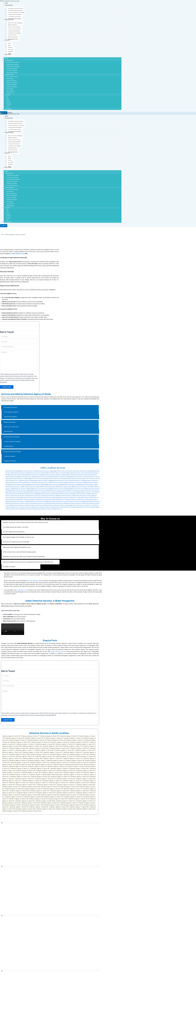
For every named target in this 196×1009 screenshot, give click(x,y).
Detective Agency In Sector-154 (32, 752)
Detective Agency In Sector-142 (39, 762)
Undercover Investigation (11, 80)
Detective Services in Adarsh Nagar (61, 490)
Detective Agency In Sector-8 (59, 768)
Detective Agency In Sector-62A (39, 748)
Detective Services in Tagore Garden (34, 486)
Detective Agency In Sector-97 (53, 752)
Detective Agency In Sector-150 (79, 754)
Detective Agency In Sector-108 (18, 799)
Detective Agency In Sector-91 (11, 772)
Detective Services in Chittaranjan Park (41, 501)
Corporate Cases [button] (9, 74)
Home (6, 58)
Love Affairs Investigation (11, 70)
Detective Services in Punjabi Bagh (85, 471)
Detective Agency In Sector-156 (19, 790)
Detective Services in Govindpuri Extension (42, 505)
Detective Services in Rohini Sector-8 (32, 509)
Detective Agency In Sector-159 (25, 809)
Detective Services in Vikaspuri (88, 495)
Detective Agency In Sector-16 (73, 797)
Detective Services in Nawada (22, 495)
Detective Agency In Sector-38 (69, 786)
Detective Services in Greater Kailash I (40, 473)
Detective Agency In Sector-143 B (79, 799)
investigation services (21, 590)
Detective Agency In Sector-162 (79, 768)
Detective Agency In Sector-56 (79, 748)
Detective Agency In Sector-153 (66, 770)
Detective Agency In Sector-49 (80, 776)
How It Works (8, 109)
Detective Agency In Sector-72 (75, 740)
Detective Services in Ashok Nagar (21, 492)
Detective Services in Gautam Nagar (71, 492)
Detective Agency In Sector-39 (18, 760)
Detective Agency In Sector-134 (20, 776)
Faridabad (8, 105)
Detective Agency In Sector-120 (46, 792)
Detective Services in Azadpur (38, 492)
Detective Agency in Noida (34, 580)
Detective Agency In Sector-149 (79, 782)
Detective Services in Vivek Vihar (14, 493)
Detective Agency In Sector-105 (58, 799)
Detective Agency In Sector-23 (66, 801)
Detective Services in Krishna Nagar (21, 484)
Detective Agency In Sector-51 (60, 776)
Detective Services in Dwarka (22, 473)
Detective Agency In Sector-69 (60, 790)
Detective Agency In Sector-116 (14, 805)
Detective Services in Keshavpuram (43, 503)
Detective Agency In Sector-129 (20, 742)
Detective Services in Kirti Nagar (30, 471)
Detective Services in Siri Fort (61, 480)
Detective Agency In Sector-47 (37, 740)
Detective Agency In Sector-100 (50, 736)
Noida (7, 98)
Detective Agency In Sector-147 (39, 790)
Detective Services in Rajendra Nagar (25, 488)
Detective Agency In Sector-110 (25, 756)
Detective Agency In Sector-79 (69, 736)
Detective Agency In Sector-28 (80, 762)
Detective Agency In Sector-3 (69, 803)
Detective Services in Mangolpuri (74, 484)
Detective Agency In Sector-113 (72, 746)
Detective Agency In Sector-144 (11, 786)
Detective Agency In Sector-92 (65, 744)
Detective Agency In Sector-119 (11, 758)
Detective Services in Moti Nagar (85, 486)
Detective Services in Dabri (37, 495)
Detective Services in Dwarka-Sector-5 (83, 505)
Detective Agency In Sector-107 (34, 738)
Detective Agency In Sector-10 (50, 786)
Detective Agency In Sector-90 (31, 786)
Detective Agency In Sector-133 (60, 762)
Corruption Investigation (11, 84)
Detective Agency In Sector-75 (19, 774)
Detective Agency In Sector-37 (54, 738)
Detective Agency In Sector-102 (32, 746)
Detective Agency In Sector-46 (15, 738)
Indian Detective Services (58, 651)
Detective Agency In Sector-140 (11, 811)
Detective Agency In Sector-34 (72, 758)
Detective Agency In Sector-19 (73, 738)
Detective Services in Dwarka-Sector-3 (51, 507)
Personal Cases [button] (9, 60)
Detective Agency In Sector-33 (38, 782)
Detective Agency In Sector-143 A (26, 784)
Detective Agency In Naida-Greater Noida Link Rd (68, 764)
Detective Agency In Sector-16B (32, 758)
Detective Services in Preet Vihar (32, 497)
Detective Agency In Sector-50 (11, 795)
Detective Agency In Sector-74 (40, 754)
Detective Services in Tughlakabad (31, 493)
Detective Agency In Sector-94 (18, 766)
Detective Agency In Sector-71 (69, 795)
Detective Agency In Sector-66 (85, 784)
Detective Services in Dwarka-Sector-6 (30, 507)
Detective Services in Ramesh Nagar (90, 507)
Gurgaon (8, 101)
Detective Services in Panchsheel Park (45, 476)
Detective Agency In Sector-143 (45, 756)
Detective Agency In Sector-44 (73, 774)
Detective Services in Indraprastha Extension (62, 475)
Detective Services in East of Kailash (43, 482)
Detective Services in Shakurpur (80, 488)
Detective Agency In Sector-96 (59, 807)
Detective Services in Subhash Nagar (22, 478)
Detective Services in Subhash (52, 486)
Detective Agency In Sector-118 (85, 756)
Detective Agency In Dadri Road (45, 801)
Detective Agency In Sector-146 (66, 809)
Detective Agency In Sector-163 (79, 807)
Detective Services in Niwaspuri (41, 478)
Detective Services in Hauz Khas (20, 475)
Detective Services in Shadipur (83, 493)
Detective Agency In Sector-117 (11, 780)
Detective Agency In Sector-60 (40, 768)
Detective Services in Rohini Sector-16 (15, 499)
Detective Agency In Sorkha (76, 766)
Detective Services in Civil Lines (60, 501)
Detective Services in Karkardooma (61, 503)
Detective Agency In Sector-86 (44, 750)
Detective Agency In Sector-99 (33, 797)
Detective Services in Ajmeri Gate (79, 490)
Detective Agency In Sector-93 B (45, 778)
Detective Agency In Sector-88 (85, 778)
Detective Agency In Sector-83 (31, 803)
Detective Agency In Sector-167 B (52, 772)
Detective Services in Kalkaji (80, 482)
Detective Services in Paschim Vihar (66, 471)
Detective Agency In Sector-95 (79, 790)
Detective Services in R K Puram (14, 509)
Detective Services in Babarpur (52, 495)
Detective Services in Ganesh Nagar (63, 505)
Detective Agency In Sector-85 (86, 809)
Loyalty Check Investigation (12, 68)
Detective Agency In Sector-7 (24, 750)
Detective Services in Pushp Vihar (49, 497)
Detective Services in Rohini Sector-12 (76, 499)
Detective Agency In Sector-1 (37, 760)
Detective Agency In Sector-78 (73, 772)
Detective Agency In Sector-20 (60, 742)
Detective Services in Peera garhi (81, 476)
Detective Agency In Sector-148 (53, 805)
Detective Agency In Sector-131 (72, 780)
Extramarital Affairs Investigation (13, 66)
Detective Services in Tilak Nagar (78, 480)
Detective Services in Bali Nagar (13, 471)
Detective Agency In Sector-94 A (31, 811)
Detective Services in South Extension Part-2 (78, 478)
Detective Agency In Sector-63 (25, 801)
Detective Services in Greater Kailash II (60, 473)
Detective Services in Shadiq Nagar (24, 490)
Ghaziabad (8, 103)
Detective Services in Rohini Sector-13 (56, 499)
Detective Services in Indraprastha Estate (39, 475)
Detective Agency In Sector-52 (25, 778)
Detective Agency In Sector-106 (11, 746)
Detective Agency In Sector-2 (25, 744)
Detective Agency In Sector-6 (43, 764)
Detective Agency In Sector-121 (66, 792)
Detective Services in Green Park (79, 473)
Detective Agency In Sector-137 (11, 736)
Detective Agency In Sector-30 (38, 799)
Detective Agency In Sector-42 (38, 766)
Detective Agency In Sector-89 (11, 803)
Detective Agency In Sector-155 (45, 809)
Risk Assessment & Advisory (12, 76)
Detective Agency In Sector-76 (26, 792)
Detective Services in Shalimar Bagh (63, 488)
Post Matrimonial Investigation (12, 62)
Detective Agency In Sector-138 (57, 766)
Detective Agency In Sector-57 (20, 768)
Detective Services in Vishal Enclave (70, 495)
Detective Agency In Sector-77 (31, 736)
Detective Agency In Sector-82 (52, 758)
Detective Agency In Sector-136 (33, 805)
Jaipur (7, 107)
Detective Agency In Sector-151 (32, 780)
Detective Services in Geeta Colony (24, 503)
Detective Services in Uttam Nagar (14, 497)
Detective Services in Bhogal (54, 492)
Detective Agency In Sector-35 (85, 801)
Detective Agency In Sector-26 (66, 778)
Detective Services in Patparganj (64, 476)
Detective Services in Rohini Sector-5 (88, 497)
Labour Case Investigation (11, 82)
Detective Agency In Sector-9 (33, 788)
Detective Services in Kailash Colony (62, 482)
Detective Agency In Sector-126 (52, 746)
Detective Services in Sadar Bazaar (28, 480)
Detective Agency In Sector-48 (75, 760)
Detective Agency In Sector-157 (46, 770)
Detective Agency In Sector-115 (85, 744)
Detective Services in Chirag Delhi (22, 501)
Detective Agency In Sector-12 (14, 797)
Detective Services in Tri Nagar (16, 486)
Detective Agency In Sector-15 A (59, 782)
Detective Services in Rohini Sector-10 (52, 509)
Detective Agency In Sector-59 (19, 807)
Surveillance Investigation (11, 86)
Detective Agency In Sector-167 (85, 750)
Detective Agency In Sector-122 (53, 797)
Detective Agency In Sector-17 (66, 784)
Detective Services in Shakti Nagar (49, 493)
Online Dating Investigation (12, 72)
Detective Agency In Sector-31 (40, 742)
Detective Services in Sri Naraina (58, 478)
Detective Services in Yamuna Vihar (90, 492)
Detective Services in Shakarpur (67, 493)
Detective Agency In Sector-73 (86, 792)
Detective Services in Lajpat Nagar (48, 471)
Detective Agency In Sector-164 (25, 770)
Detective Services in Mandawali (57, 484)
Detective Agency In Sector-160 (31, 772)
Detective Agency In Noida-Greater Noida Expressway (46, 774)
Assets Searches (9, 88)
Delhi (7, 96)
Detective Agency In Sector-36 (52, 780)
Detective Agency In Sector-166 (24, 764)
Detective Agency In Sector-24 (47, 784)
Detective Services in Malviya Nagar (39, 484)
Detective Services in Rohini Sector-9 (68, 497)
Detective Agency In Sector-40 (56, 740)
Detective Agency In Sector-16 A (73, 805)
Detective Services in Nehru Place (82, 475)
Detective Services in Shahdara (45, 480)
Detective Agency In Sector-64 (14, 788)
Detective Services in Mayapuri (68, 486)
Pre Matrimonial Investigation (12, 64)
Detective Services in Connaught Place (79, 501)
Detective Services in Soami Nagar (44, 488)
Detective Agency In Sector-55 (20, 762)
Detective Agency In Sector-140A (19, 754)
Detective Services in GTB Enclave (22, 505)
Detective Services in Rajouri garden (71, 507)
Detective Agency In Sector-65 (39, 807)
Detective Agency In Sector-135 (65, 756)
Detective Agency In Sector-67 (86, 770)
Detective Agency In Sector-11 (18, 740)
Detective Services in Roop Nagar (42, 490)
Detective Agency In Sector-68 (45, 744)
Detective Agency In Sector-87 (73, 752)
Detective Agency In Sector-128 (40, 776)
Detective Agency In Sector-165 (64, 750)
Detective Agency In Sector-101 (50, 803)
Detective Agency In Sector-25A (59, 748)
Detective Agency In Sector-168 (31, 795)
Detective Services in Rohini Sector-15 (35, 499)
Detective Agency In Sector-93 (50, 795)
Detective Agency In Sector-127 (73, 788)
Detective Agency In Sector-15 (56, 760)
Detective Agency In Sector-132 (18, 782)
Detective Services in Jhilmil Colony (80, 503)
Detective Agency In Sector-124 (53, 788)
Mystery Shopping (10, 78)
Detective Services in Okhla (28, 476)
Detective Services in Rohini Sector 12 (23, 482)
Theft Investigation (10, 90)
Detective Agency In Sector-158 (11, 752)
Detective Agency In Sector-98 (19, 748)
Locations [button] (7, 94)
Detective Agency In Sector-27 (80, 742)
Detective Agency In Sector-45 (59, 754)
